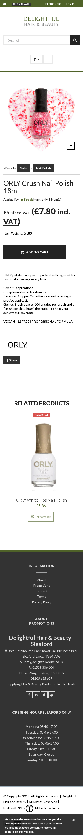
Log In (70, 4)
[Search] (75, 40)
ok (73, 819)
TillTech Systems (46, 808)
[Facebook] (29, 694)
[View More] (62, 517)
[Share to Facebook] (20, 517)
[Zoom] (71, 146)
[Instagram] (36, 694)
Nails (23, 168)
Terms (41, 596)
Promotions (53, 4)
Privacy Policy (41, 602)
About (41, 580)
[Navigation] (48, 59)
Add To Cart (37, 252)
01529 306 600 (21, 4)
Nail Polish (43, 168)
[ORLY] (41, 344)
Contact (41, 591)
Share (12, 360)
